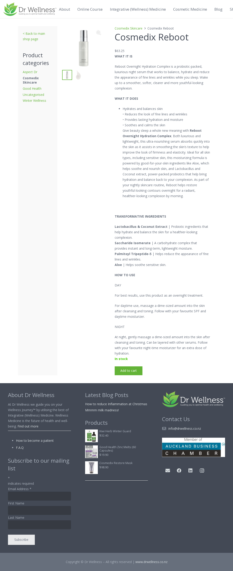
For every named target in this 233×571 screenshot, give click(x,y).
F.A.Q (20, 447)
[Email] (167, 470)
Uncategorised (33, 94)
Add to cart (128, 370)
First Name (16, 503)
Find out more (28, 426)
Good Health (32, 88)
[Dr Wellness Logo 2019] (29, 9)
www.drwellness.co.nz (151, 562)
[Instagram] (202, 470)
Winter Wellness (34, 100)
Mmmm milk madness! (102, 410)
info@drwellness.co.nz (184, 428)
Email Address (19, 489)
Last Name (16, 517)
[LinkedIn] (190, 470)
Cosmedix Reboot (152, 37)
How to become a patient (35, 440)
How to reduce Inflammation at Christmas (116, 404)
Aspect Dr (30, 72)
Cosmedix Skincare (31, 80)
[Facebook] (179, 470)
